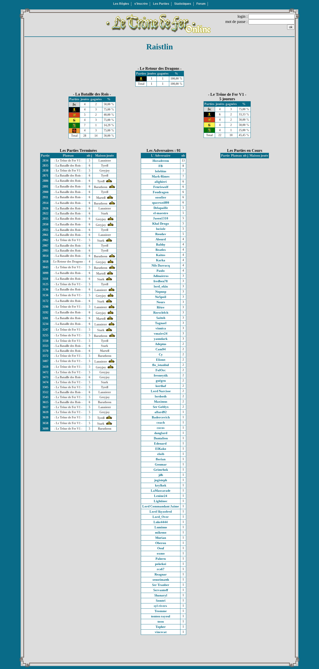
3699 (45, 428)
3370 (45, 351)
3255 (45, 335)
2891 (45, 186)
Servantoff (160, 590)
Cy (161, 354)
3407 (45, 361)
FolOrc (161, 370)
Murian (160, 538)
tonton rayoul (160, 616)
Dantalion (161, 438)
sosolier (160, 197)
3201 (45, 318)
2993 (45, 250)
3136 (45, 289)
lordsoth (160, 396)
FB (161, 166)
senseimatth (161, 579)
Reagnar (161, 574)
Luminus (161, 527)
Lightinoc (160, 501)
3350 (45, 341)
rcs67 (160, 569)
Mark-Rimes (160, 176)
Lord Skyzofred (161, 511)
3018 (45, 261)
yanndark (160, 339)
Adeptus (160, 344)
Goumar (161, 464)
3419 (45, 367)
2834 (45, 160)
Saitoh (160, 318)
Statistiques (182, 3)
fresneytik (161, 375)
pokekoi (160, 564)
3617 (45, 407)
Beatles (161, 250)
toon (161, 621)
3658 (45, 423)
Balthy (160, 244)
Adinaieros (160, 276)
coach (161, 422)
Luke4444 (161, 522)
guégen (161, 380)
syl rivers (161, 606)
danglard (160, 433)
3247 (45, 329)
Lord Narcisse (161, 391)
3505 (45, 387)
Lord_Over (161, 517)
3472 (45, 372)
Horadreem (161, 161)
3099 (45, 273)
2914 (45, 203)
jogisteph (160, 480)
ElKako (160, 449)
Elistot (160, 360)
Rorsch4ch (160, 312)
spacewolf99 (160, 202)
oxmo (161, 553)
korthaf (161, 386)
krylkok (160, 485)
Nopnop (160, 291)
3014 (45, 256)
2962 (45, 240)
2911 (45, 197)
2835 (45, 165)
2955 (45, 230)
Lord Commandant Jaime (160, 506)
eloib (160, 454)
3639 (45, 417)
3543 (45, 397)
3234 (45, 324)
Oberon (160, 543)
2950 (45, 224)
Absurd (161, 239)
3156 (45, 295)
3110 (45, 279)
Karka (160, 260)
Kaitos (160, 255)
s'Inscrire (141, 3)
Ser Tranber (160, 585)
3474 (45, 382)
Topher (161, 627)
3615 (45, 402)
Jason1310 (160, 218)
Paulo (161, 271)
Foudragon (160, 192)
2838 (45, 170)
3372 (45, 356)
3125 (45, 284)
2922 (45, 213)
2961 (45, 235)
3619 (45, 412)
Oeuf (160, 548)
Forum (201, 3)
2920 (45, 208)
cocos (160, 428)
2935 (45, 218)
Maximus (160, 401)
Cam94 (161, 349)
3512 (45, 392)
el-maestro (160, 213)
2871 (45, 175)
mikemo (160, 532)
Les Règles (121, 3)
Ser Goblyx (161, 407)
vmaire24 (160, 333)
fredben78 (161, 281)
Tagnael (160, 323)
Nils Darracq (161, 265)
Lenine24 (160, 496)
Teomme (161, 611)
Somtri (160, 600)
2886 (45, 181)
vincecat (160, 632)
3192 (45, 312)
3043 (45, 267)
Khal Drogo (160, 223)
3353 (45, 346)
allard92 (161, 412)
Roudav (160, 234)
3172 (45, 301)
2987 (45, 245)
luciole (160, 229)
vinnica (161, 328)
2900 (45, 192)
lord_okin (161, 286)
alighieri (161, 182)
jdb (161, 475)
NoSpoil (160, 297)
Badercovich (161, 417)
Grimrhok (161, 470)
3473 (45, 377)
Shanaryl (160, 595)
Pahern (161, 559)
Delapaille (161, 208)
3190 (45, 306)
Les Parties (161, 3)
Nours (161, 302)
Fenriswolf (160, 187)
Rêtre (160, 307)
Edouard (160, 443)
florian (160, 459)
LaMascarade (160, 490)
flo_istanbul (160, 365)
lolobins (160, 171)
